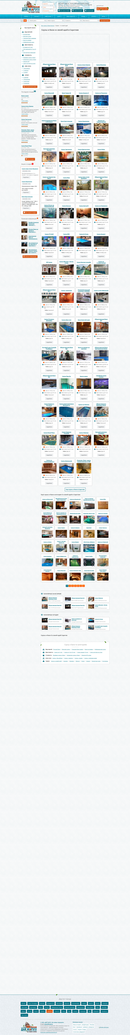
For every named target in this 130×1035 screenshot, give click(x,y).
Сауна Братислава (89, 570)
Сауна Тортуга (103, 527)
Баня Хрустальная (27, 196)
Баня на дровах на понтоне (84, 348)
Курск (40, 1007)
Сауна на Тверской (103, 542)
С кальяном (26, 83)
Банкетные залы (96, 661)
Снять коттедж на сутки (29, 63)
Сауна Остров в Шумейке (49, 320)
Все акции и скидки (31, 212)
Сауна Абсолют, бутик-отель (66, 262)
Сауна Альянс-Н (84, 93)
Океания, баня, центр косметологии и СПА (27, 130)
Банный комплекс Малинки (48, 527)
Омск (97, 1007)
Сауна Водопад (101, 65)
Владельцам (90, 10)
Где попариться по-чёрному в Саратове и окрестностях (33, 245)
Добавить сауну (103, 8)
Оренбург (104, 1007)
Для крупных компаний (29, 52)
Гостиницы (105, 661)
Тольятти (57, 1011)
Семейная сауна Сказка (101, 376)
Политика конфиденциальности (48, 1032)
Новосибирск (90, 1007)
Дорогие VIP (26, 61)
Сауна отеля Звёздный (101, 290)
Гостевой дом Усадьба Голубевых (49, 348)
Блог (74, 1027)
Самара (43, 1011)
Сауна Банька (66, 206)
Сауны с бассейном (57, 658)
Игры (102, 16)
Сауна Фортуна (61, 570)
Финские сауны (27, 36)
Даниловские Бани (75, 513)
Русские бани (26, 34)
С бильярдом (26, 79)
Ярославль (24, 1015)
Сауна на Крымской (75, 499)
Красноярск (33, 1007)
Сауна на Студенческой (101, 262)
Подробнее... (26, 177)
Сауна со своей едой (56, 661)
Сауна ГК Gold (49, 234)
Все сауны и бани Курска (47, 25)
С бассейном (26, 68)
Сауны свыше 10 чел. (82, 652)
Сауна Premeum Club (75, 570)
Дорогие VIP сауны (86, 655)
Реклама (92, 1024)
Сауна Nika (103, 499)
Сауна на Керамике (101, 206)
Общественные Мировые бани (101, 404)
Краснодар (24, 1007)
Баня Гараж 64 (66, 93)
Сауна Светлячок (26, 119)
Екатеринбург (75, 1003)
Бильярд (72, 661)
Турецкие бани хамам (77, 649)
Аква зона (46, 16)
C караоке (25, 77)
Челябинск (104, 1011)
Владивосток (50, 1003)
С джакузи (25, 70)
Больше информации (30, 256)
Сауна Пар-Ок (66, 376)
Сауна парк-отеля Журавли (30, 168)
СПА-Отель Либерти (89, 542)
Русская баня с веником (103, 556)
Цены (58, 16)
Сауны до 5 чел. (58, 652)
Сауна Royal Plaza (26, 146)
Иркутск (91, 1003)
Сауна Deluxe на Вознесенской (47, 513)
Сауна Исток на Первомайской (49, 206)
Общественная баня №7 (101, 320)
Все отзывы (31, 159)
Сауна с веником (66, 290)
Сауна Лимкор (83, 432)
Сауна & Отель (83, 234)
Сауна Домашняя (66, 461)
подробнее (49, 87)
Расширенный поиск (30, 86)
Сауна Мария (75, 542)
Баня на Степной (102, 513)
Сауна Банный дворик (47, 570)
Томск (63, 1011)
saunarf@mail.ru (48, 1024)
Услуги (92, 16)
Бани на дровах (27, 40)
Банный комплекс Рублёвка (101, 432)
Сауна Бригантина (84, 149)
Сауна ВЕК (66, 234)
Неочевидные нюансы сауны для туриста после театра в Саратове (33, 252)
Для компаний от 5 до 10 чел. (29, 50)
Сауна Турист (61, 527)
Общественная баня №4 (66, 348)
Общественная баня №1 (49, 376)
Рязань (36, 1011)
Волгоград (59, 1003)
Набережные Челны (57, 1007)
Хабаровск (96, 1011)
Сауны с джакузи (68, 658)
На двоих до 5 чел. (28, 47)
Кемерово (105, 1003)
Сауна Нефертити (61, 556)
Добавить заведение (88, 1027)
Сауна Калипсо (47, 556)
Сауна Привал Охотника (103, 570)
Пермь (23, 1011)
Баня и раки (25, 95)
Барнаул (42, 1003)
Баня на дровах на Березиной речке (61, 513)
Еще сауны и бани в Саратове (75, 489)
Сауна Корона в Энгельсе (49, 404)
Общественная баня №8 (101, 177)
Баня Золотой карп (84, 320)
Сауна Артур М (83, 206)
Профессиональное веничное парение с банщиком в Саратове (34, 225)
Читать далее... (25, 100)
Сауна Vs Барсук (75, 527)
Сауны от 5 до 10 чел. (69, 652)
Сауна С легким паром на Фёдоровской (61, 542)
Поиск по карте (78, 10)
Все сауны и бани (64, 10)
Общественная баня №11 (49, 290)
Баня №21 (89, 527)
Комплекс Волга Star (89, 513)
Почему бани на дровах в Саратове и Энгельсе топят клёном (33, 231)
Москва (23, 1003)
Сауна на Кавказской (75, 556)
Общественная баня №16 (66, 65)
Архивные (79, 1027)
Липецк (47, 1007)
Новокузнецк (80, 1007)
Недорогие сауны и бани (29, 59)
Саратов (49, 1011)
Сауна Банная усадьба (84, 262)
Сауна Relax (101, 149)
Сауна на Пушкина (101, 93)
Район (24, 16)
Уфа (89, 1011)
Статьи (75, 1029)
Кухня (82, 661)
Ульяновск (83, 1011)
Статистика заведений (79, 1032)
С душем (25, 72)
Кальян (88, 661)
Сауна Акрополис (27, 181)
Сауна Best (66, 177)
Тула (69, 1011)
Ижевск (84, 1003)
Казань (98, 1003)
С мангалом (26, 81)
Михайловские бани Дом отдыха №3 (61, 499)
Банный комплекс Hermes (49, 149)
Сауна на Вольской (47, 499)
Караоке (65, 661)
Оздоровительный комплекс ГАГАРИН (84, 290)
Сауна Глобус (89, 556)
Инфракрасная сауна (28, 42)
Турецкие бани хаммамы (29, 38)
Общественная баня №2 (49, 65)
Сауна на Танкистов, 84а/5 (49, 177)
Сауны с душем (78, 658)
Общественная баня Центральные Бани (101, 348)
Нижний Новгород (69, 1007)
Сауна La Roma (47, 542)
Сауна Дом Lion (66, 320)
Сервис (82, 16)
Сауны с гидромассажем (90, 658)
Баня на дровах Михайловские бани (89, 499)
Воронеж (67, 1003)
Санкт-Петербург (32, 1003)
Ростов (29, 1011)
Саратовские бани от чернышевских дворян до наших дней (33, 238)
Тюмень (75, 1011)
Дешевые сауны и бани (29, 57)
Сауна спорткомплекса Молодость (66, 404)
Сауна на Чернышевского (49, 461)
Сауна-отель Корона (27, 106)
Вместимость (69, 16)
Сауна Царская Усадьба (66, 432)
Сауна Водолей (49, 93)
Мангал (78, 661)
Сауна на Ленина (83, 404)
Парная (35, 16)
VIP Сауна (49, 262)
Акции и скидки (82, 1029)
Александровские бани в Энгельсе (49, 121)
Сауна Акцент (101, 234)
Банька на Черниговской (101, 121)
